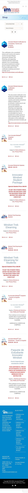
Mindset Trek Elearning (14, 215)
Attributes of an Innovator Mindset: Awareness (20, 441)
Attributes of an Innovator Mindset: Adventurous (20, 417)
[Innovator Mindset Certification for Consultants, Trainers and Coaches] (4, 44)
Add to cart (5, 77)
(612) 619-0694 (16, 1)
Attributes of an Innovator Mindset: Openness (20, 433)
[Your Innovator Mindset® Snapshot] (4, 138)
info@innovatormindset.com (14, 2)
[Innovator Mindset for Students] (4, 168)
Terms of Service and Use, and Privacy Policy (14, 482)
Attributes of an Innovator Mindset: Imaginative (20, 425)
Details (11, 77)
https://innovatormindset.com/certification (12, 72)
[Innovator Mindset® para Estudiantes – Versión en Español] (4, 341)
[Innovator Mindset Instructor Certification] (4, 88)
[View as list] (15, 32)
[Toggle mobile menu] (26, 6)
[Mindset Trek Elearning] (4, 216)
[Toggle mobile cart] (23, 6)
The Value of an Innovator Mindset (20, 448)
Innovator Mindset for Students (16, 165)
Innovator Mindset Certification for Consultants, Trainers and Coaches (17, 43)
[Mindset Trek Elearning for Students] (4, 247)
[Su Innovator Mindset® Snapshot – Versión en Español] (4, 298)
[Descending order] (21, 23)
